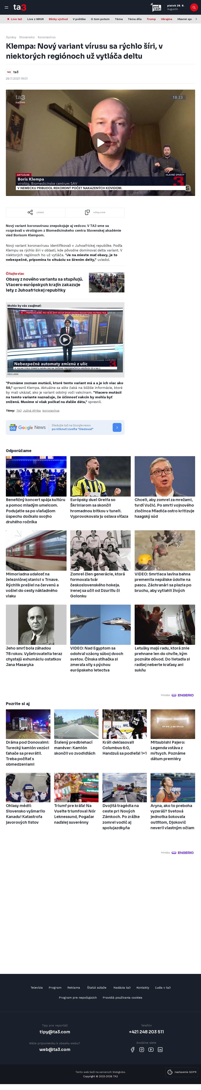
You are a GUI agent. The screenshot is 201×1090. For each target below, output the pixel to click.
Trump (151, 19)
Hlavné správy (187, 19)
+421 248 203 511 (146, 1031)
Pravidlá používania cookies (122, 997)
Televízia (36, 987)
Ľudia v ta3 (163, 987)
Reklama (73, 987)
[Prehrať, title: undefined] (100, 142)
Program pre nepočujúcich (78, 997)
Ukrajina (166, 19)
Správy (11, 37)
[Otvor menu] (6, 7)
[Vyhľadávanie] (194, 7)
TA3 (19, 410)
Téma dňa (135, 19)
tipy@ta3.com (54, 1031)
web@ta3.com (54, 1049)
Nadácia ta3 (122, 987)
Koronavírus (47, 37)
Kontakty (142, 987)
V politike (79, 19)
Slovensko (27, 37)
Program (55, 987)
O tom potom (100, 19)
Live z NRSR (35, 19)
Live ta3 (16, 19)
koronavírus (50, 410)
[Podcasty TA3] (156, 7)
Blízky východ (58, 19)
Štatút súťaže (96, 987)
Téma (119, 19)
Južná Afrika (32, 410)
